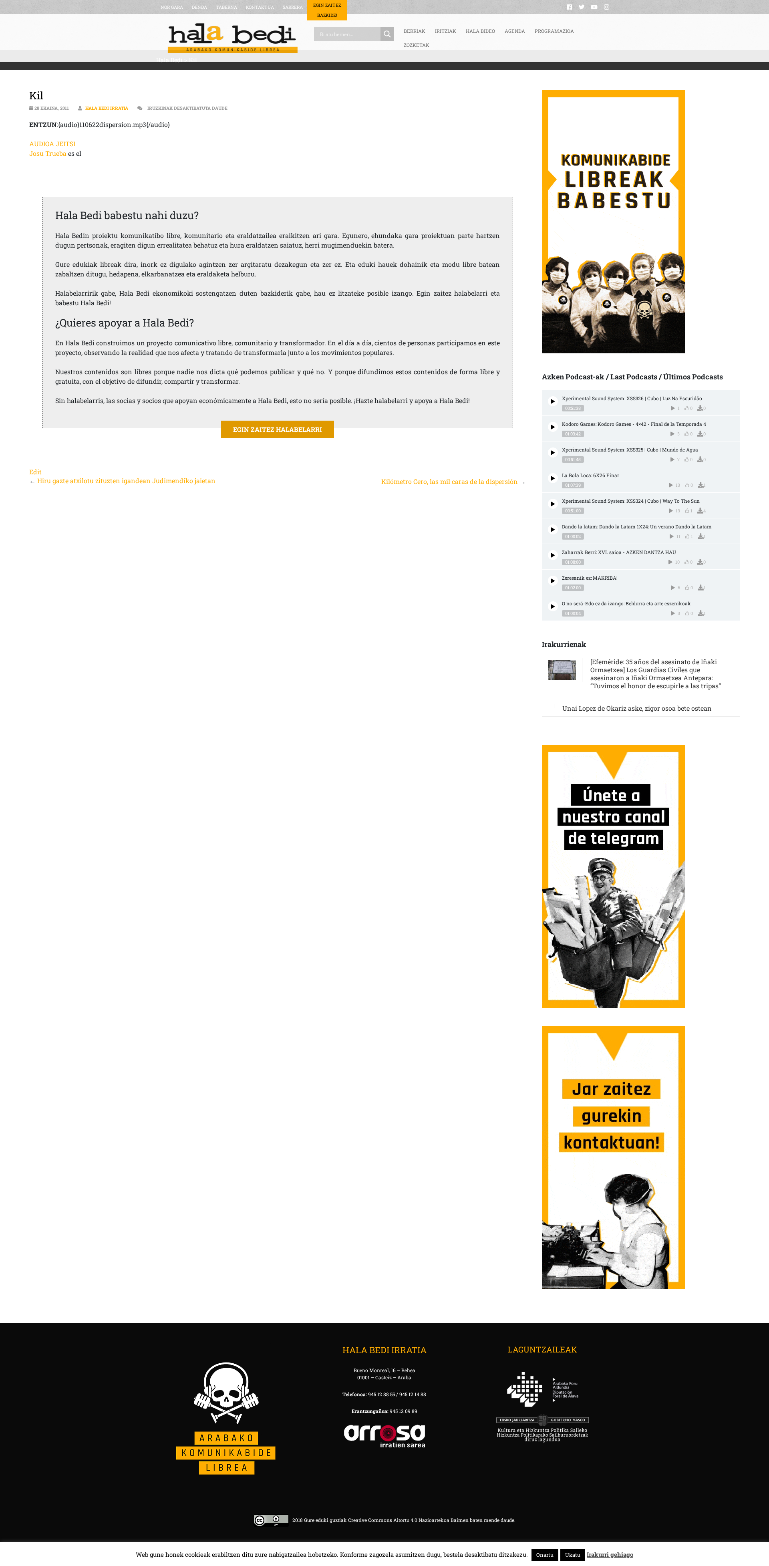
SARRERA (293, 7)
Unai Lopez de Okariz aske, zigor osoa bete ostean (637, 708)
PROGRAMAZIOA (554, 31)
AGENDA (515, 31)
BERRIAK (414, 31)
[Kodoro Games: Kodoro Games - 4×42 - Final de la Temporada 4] (553, 427)
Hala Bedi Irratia (106, 108)
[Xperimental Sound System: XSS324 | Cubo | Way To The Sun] (553, 504)
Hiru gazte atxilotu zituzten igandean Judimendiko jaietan (126, 480)
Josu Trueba (47, 153)
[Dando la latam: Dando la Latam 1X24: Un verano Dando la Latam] (553, 529)
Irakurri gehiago (610, 1554)
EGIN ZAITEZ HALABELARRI (277, 429)
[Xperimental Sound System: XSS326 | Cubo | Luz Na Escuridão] (553, 401)
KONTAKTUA (260, 7)
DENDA (199, 7)
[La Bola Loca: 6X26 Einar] (553, 478)
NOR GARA (172, 7)
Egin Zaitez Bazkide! (327, 10)
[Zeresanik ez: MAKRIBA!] (553, 581)
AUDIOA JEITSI (52, 143)
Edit (35, 472)
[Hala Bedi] (232, 38)
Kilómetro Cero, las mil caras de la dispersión (449, 481)
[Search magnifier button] (387, 34)
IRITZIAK (445, 31)
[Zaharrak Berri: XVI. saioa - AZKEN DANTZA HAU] (553, 555)
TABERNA (226, 7)
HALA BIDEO (480, 31)
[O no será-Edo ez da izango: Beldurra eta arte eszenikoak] (553, 606)
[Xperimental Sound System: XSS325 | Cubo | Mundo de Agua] (553, 452)
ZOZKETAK (416, 45)
